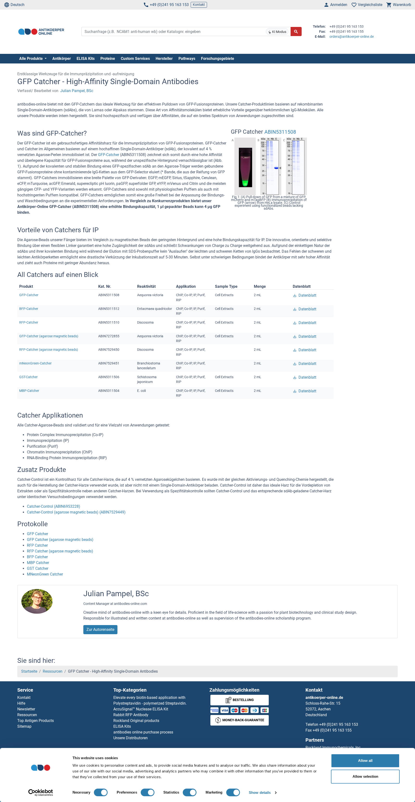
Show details (260, 792)
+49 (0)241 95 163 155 (332, 730)
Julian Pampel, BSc (76, 90)
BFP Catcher (37, 557)
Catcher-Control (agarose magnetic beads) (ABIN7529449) (76, 512)
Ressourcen (52, 671)
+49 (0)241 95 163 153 (169, 4)
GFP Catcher (37, 534)
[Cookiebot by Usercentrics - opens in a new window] (41, 792)
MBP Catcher (38, 562)
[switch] (147, 792)
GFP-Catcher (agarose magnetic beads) (48, 336)
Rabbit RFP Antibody (130, 715)
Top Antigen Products (35, 720)
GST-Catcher (28, 377)
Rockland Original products (136, 720)
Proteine (107, 58)
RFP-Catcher (28, 322)
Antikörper (61, 58)
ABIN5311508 (280, 132)
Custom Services (135, 58)
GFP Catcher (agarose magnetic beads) (60, 539)
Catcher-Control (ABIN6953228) (53, 506)
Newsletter (26, 709)
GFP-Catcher (109, 154)
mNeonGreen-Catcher (35, 363)
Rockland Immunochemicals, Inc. (333, 747)
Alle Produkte (31, 58)
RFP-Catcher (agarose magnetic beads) (48, 349)
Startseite (29, 671)
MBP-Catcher (29, 391)
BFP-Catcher (28, 309)
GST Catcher (37, 568)
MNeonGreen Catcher (45, 574)
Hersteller (164, 58)
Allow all (365, 760)
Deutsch (17, 4)
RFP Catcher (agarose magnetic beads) (60, 551)
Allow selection (365, 776)
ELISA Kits (86, 58)
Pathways (186, 58)
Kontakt (199, 4)
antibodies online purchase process (143, 732)
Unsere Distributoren (130, 738)
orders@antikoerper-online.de (352, 36)
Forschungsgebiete (217, 58)
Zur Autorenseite (100, 629)
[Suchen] (296, 31)
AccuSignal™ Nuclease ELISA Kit (140, 709)
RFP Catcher (37, 545)
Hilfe (21, 703)
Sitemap (24, 726)
